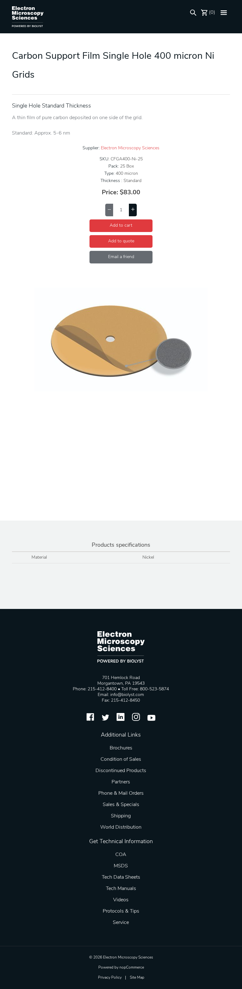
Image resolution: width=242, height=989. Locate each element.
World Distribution (120, 827)
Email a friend (121, 257)
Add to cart (121, 225)
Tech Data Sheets (121, 877)
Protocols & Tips (121, 911)
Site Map (137, 978)
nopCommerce (131, 968)
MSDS (121, 866)
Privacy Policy (110, 978)
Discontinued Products (120, 770)
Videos (121, 900)
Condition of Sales (121, 759)
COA (120, 854)
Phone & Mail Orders (121, 793)
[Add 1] (133, 210)
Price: (110, 193)
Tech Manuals (121, 888)
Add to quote (121, 241)
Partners (121, 782)
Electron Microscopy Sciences (130, 148)
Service (121, 922)
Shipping (121, 816)
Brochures (121, 748)
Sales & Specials (121, 804)
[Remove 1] (109, 210)
